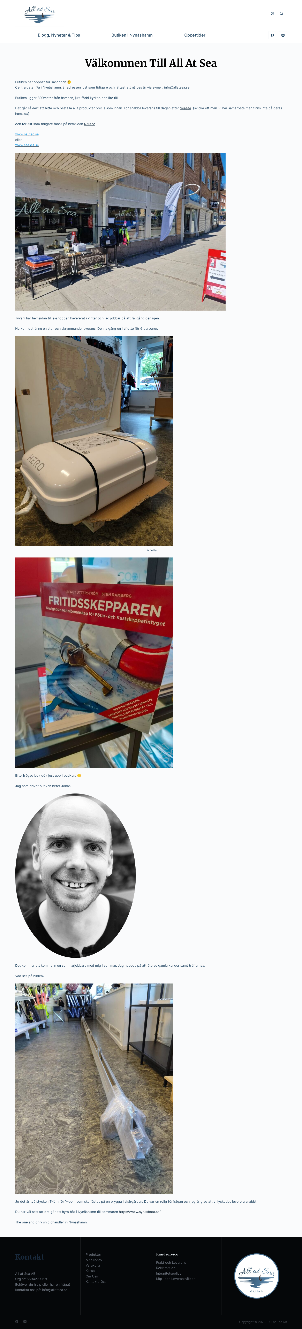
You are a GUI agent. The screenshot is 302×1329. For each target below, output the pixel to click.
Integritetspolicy (168, 1273)
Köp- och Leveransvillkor (175, 1279)
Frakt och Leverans (171, 1262)
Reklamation (165, 1268)
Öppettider (194, 35)
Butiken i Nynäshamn (132, 35)
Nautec (89, 124)
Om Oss (92, 1276)
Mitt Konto (94, 1260)
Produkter (93, 1254)
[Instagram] (283, 35)
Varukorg (93, 1265)
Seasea (185, 108)
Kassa (90, 1271)
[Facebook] (272, 35)
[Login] (272, 13)
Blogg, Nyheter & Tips (59, 35)
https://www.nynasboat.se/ (140, 1212)
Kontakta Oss (96, 1281)
